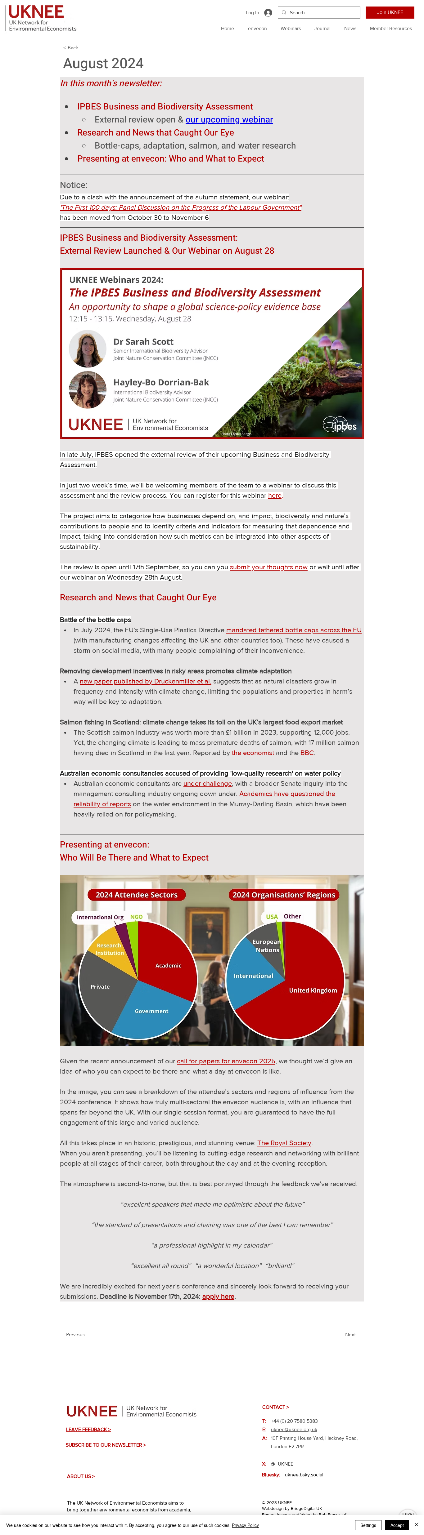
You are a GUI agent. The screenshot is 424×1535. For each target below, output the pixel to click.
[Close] (416, 1525)
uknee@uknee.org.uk (294, 1429)
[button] (83, 48)
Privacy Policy (245, 1525)
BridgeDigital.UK (306, 1508)
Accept (397, 1525)
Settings (368, 1525)
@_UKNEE (282, 1463)
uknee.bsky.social (304, 1474)
